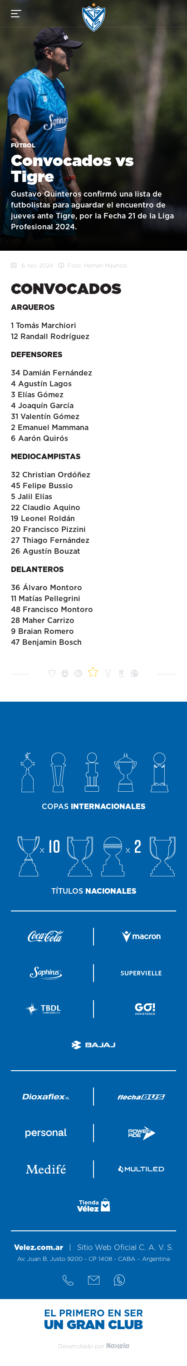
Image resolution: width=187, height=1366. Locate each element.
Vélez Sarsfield (93, 17)
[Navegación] (16, 14)
